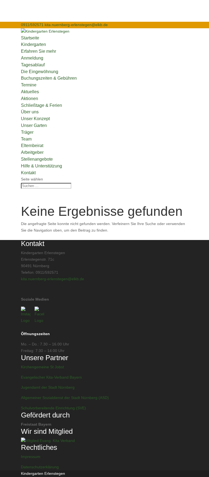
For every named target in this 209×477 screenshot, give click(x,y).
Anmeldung (32, 58)
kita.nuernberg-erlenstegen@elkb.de (52, 279)
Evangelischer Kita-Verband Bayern (51, 377)
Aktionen (29, 98)
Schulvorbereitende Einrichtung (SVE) (53, 408)
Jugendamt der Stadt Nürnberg (48, 387)
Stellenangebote (37, 159)
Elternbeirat (32, 145)
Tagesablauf (33, 65)
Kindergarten (33, 44)
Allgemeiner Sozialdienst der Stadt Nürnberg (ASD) (65, 397)
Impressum (30, 456)
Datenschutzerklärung (40, 467)
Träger (27, 132)
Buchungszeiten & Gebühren (49, 78)
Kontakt (28, 172)
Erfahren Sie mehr (38, 51)
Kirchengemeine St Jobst (42, 367)
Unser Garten (34, 125)
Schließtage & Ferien (41, 105)
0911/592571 (32, 25)
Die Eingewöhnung (39, 71)
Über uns (30, 112)
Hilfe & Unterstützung (41, 166)
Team (26, 139)
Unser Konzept (35, 118)
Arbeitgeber (32, 152)
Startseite (30, 38)
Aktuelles (30, 91)
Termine (28, 85)
